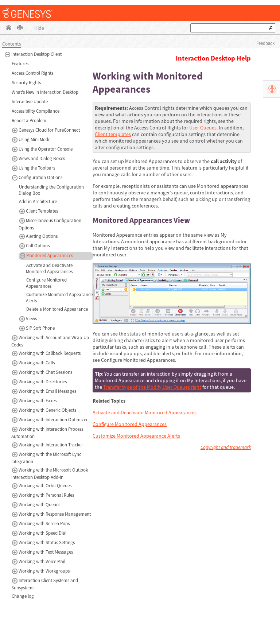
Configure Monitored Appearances (130, 424)
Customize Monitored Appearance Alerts (136, 436)
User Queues (203, 127)
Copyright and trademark (226, 447)
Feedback (265, 43)
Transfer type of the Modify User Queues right (152, 387)
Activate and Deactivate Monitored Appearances (145, 412)
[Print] (20, 28)
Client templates (113, 134)
